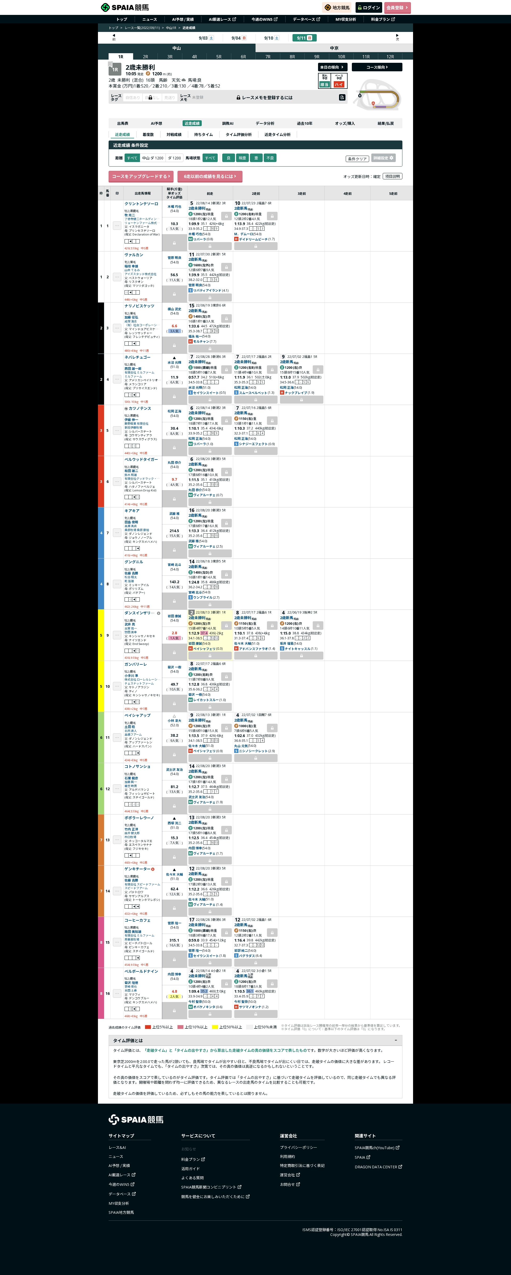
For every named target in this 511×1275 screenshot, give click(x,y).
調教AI (227, 123)
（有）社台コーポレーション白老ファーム (143, 325)
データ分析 (265, 123)
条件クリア (357, 159)
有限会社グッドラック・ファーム (143, 479)
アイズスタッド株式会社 (140, 274)
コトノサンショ (138, 766)
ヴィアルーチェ (204, 495)
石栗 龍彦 (131, 778)
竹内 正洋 (131, 829)
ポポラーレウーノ (139, 817)
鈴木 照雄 (131, 475)
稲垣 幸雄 (131, 266)
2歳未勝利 (196, 208)
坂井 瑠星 (287, 643)
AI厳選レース (220, 19)
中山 (176, 48)
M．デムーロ (243, 234)
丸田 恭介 (174, 462)
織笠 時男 (131, 786)
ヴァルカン (134, 254)
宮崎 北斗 (174, 564)
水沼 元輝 (174, 362)
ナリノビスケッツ (139, 306)
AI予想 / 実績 (183, 19)
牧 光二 (130, 215)
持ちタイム (203, 134)
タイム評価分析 (239, 134)
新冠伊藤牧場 (133, 427)
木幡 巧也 (174, 206)
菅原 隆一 (174, 923)
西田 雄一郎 (133, 368)
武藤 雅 (174, 513)
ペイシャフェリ (204, 649)
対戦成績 (174, 134)
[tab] (122, 134)
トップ (121, 19)
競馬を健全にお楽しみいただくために (213, 1196)
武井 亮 (130, 624)
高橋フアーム (133, 734)
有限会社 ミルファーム (139, 372)
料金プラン (380, 19)
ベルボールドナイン (141, 971)
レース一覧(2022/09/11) (142, 27)
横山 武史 (174, 309)
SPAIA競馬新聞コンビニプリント (208, 1187)
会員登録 (394, 7)
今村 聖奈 (195, 1001)
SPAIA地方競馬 (121, 1212)
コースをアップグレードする (139, 176)
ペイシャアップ (138, 715)
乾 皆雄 (129, 581)
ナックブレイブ (296, 393)
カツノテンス (140, 408)
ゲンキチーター (138, 869)
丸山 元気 (241, 746)
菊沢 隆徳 (131, 982)
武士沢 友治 (174, 769)
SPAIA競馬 (360, 1234)
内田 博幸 (195, 848)
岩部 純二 (241, 950)
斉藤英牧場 (132, 939)
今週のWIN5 (262, 19)
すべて (210, 157)
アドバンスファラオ (253, 649)
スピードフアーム (136, 888)
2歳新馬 (241, 208)
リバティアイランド (207, 290)
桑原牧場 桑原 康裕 (137, 530)
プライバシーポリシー (298, 1147)
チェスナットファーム (139, 683)
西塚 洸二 (174, 823)
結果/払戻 (386, 123)
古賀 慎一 (131, 628)
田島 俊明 (131, 522)
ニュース (149, 19)
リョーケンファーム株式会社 (143, 223)
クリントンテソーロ (141, 203)
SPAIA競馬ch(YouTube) (374, 1147)
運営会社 (287, 1175)
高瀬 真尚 (131, 526)
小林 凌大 (174, 720)
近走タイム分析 (278, 134)
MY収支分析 (346, 19)
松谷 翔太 (131, 577)
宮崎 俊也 (131, 986)
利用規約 (287, 1156)
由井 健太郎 (132, 833)
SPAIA (360, 1157)
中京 (334, 48)
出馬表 (122, 123)
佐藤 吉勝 (131, 573)
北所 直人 (131, 731)
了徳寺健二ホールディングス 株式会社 (143, 219)
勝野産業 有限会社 (137, 423)
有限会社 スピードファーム (142, 884)
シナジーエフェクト (253, 444)
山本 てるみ (132, 270)
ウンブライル (202, 597)
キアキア (132, 510)
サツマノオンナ (250, 1007)
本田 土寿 (131, 990)
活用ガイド (190, 1168)
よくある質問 (192, 1177)
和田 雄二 (131, 471)
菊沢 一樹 (174, 667)
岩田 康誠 (174, 616)
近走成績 (192, 123)
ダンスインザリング (140, 613)
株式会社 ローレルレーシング (143, 679)
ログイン (371, 7)
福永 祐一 (195, 336)
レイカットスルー (206, 700)
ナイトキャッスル (297, 649)
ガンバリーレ (136, 664)
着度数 (148, 134)
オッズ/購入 (345, 123)
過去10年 (304, 123)
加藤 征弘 (131, 317)
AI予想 (156, 123)
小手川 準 (131, 675)
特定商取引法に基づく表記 (302, 1165)
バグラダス (247, 956)
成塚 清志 (131, 321)
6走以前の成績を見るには (208, 176)
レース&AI (117, 1147)
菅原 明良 (174, 257)
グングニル (134, 562)
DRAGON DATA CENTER (376, 1167)
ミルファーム (133, 376)
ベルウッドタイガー (141, 459)
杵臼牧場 (130, 837)
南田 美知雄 (133, 931)
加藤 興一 (131, 782)
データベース (304, 19)
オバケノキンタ (204, 1007)
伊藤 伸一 (131, 419)
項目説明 (392, 176)
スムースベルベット (253, 393)
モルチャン (201, 341)
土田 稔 (130, 726)
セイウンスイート (206, 393)
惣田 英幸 (131, 632)
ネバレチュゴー (138, 357)
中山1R (171, 27)
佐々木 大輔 (242, 643)
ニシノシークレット (253, 751)
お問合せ (287, 1184)
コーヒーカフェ (138, 920)
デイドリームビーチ (253, 239)
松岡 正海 (241, 387)
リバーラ (199, 239)
